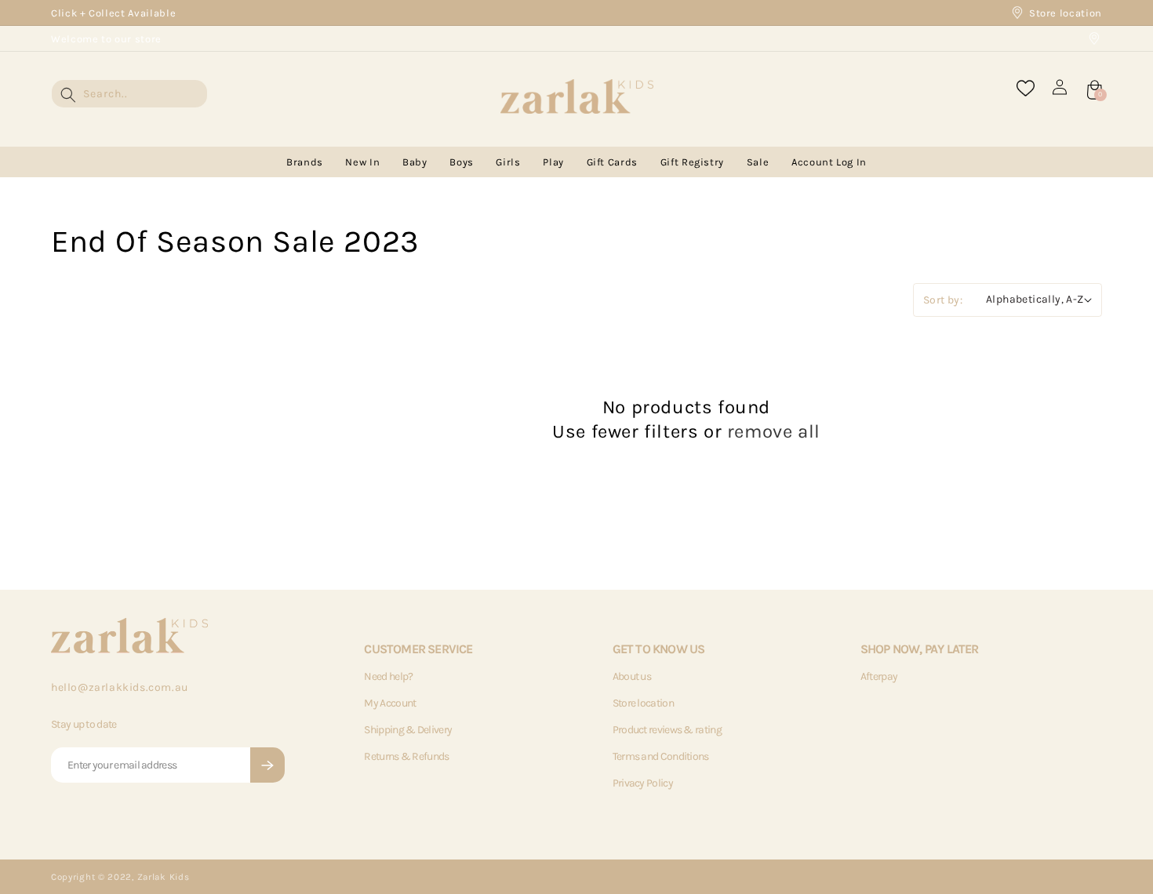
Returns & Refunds (406, 756)
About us (632, 676)
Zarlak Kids (163, 876)
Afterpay (878, 676)
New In (362, 162)
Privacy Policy (643, 783)
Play (553, 162)
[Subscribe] (267, 765)
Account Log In (829, 162)
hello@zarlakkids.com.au (119, 687)
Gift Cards (612, 162)
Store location (1065, 13)
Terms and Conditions (661, 756)
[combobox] (129, 93)
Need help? (388, 676)
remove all (773, 431)
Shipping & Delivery (408, 729)
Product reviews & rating (667, 729)
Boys (461, 162)
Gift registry (692, 162)
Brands (304, 162)
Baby (414, 162)
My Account (390, 703)
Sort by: (942, 300)
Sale (758, 162)
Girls (508, 162)
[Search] (68, 95)
